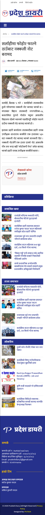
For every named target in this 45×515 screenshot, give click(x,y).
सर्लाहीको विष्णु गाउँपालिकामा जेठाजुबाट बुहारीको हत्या (28, 361)
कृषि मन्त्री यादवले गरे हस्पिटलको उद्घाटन (30, 387)
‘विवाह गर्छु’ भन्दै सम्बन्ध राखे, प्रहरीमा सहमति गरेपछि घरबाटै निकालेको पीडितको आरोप (28, 256)
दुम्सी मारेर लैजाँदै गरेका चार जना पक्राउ (30, 349)
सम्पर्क (21, 2)
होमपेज (5, 34)
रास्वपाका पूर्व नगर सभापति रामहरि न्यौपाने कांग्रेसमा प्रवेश (28, 238)
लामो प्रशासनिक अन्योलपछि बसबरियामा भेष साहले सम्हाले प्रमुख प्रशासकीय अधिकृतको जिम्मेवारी (28, 266)
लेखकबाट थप (22, 178)
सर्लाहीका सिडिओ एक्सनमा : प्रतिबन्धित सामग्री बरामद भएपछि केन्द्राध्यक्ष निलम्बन (29, 402)
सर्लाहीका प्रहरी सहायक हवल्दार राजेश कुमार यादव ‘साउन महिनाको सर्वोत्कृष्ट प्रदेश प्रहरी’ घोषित (28, 229)
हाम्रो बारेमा (14, 2)
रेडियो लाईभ (28, 2)
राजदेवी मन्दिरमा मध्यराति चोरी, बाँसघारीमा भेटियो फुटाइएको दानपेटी (26, 218)
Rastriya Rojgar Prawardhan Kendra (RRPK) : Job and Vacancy (30, 376)
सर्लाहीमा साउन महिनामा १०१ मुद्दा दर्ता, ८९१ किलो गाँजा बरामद (27, 246)
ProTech (28, 511)
